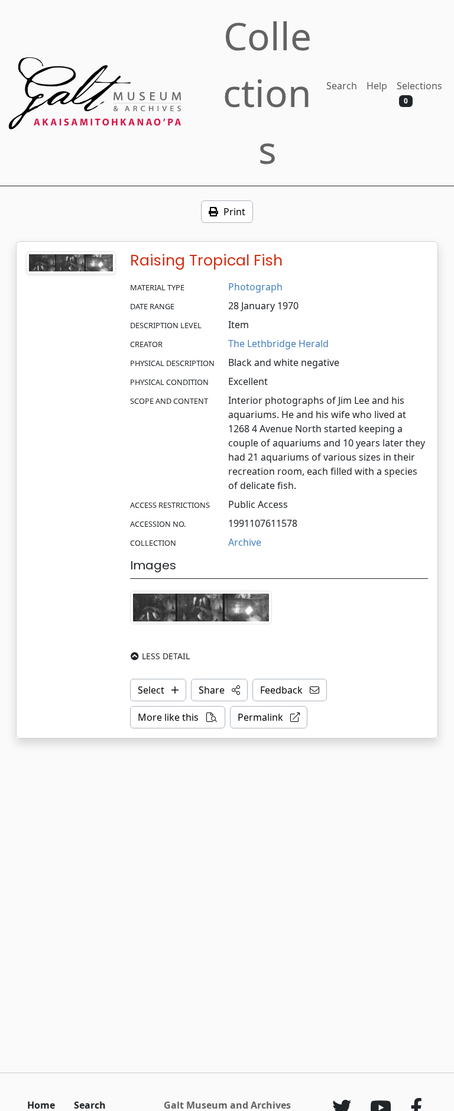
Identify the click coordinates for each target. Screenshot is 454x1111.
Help (377, 85)
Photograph (255, 286)
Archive (244, 542)
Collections (267, 92)
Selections (419, 92)
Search (341, 85)
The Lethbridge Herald (278, 343)
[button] (219, 690)
